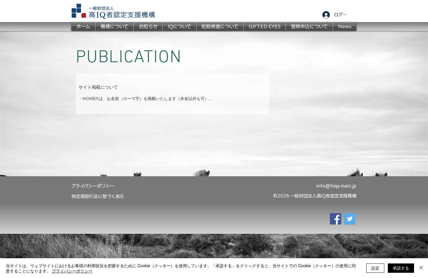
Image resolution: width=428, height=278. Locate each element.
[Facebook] (335, 218)
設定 (375, 268)
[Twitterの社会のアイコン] (350, 218)
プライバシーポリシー (72, 271)
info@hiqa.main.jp (336, 186)
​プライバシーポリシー (92, 186)
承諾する (401, 268)
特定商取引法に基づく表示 (98, 196)
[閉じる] (421, 268)
